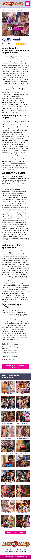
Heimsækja (14, 557)
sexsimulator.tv (5, 41)
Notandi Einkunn (8, 44)
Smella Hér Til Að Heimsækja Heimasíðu (15, 367)
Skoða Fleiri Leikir (15, 533)
